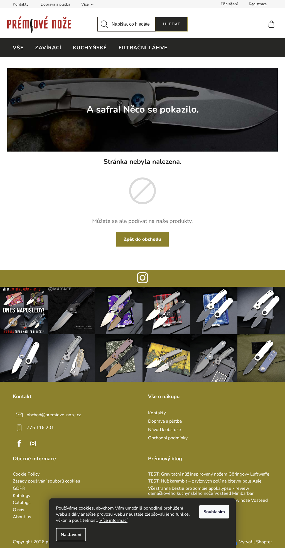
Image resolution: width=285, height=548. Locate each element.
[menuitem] (18, 47)
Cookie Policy (26, 474)
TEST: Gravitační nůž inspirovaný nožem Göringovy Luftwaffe (208, 474)
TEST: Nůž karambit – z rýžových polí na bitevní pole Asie (205, 481)
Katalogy (21, 495)
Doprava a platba (55, 4)
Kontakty (20, 4)
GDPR (19, 488)
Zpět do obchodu (142, 239)
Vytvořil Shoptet (255, 542)
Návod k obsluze (164, 430)
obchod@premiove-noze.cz (54, 415)
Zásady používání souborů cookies (46, 481)
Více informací (113, 520)
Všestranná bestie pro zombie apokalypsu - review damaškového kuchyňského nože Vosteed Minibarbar (201, 491)
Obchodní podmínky (168, 438)
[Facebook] (19, 443)
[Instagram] (33, 443)
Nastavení (71, 535)
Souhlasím (214, 512)
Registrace (258, 4)
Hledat (171, 24)
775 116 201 (40, 428)
